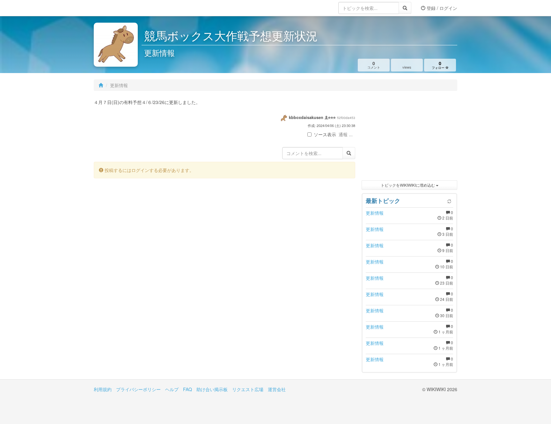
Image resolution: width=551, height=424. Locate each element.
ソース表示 (325, 134)
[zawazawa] (119, 8)
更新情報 (375, 213)
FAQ (187, 389)
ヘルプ (172, 389)
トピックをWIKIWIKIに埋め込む (408, 185)
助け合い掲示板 (212, 389)
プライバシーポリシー (138, 389)
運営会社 (277, 389)
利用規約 (103, 389)
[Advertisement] (409, 137)
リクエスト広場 (247, 389)
